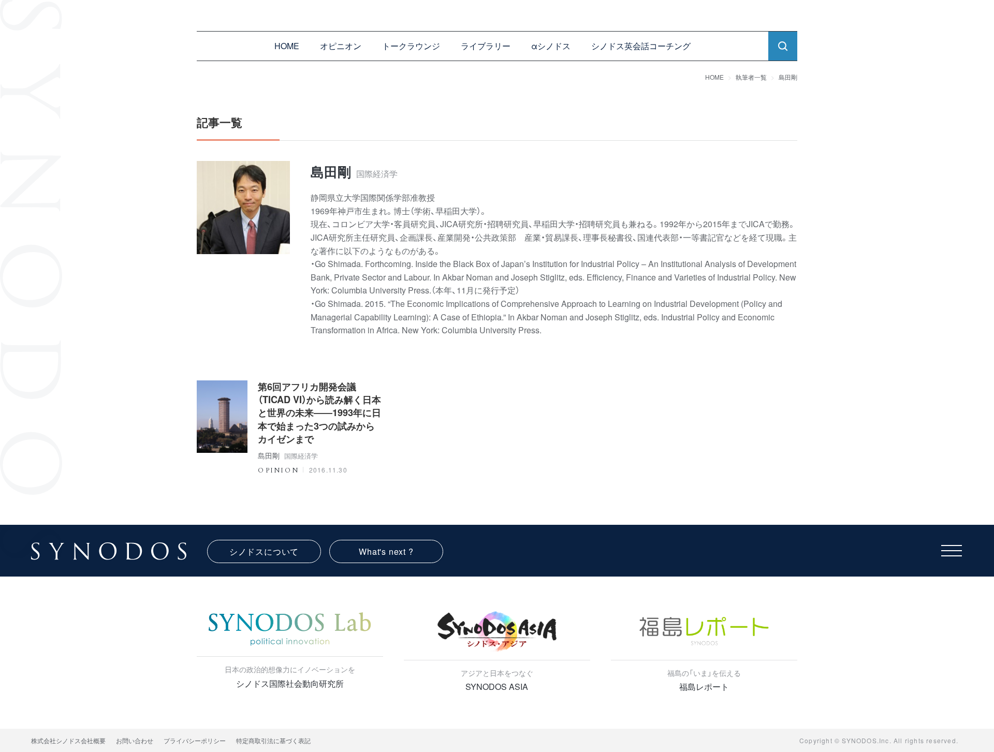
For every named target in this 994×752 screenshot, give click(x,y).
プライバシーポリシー (195, 740)
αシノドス (551, 46)
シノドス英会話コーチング (641, 46)
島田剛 (788, 76)
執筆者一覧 (751, 76)
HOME (286, 46)
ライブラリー (485, 46)
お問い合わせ (134, 740)
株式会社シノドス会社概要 (68, 740)
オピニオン (340, 46)
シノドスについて (264, 551)
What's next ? (386, 551)
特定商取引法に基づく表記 (273, 740)
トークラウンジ (411, 46)
